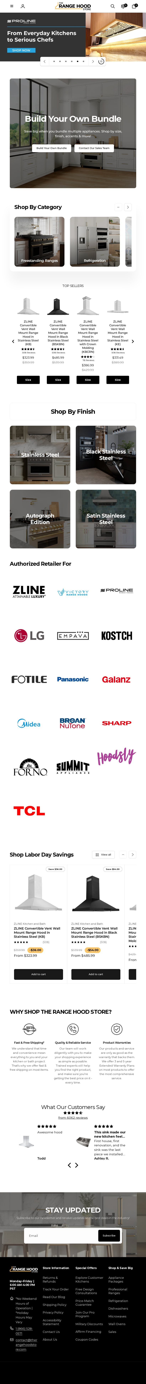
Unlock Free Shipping (38, 715)
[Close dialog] (138, 644)
